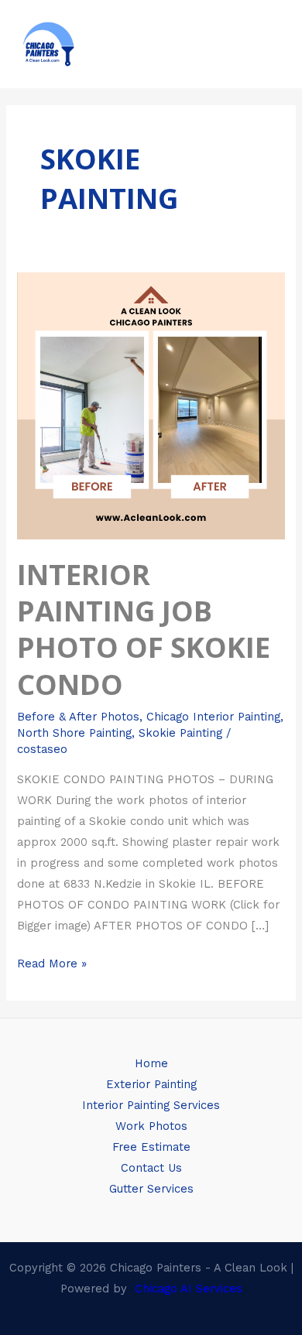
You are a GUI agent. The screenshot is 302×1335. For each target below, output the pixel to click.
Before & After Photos (78, 717)
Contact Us (151, 1168)
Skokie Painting (180, 733)
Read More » (52, 961)
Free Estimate (151, 1147)
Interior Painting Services (151, 1105)
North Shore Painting (74, 733)
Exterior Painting (151, 1084)
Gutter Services (151, 1189)
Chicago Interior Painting (213, 717)
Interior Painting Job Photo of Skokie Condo (143, 629)
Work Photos (151, 1126)
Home (151, 1063)
